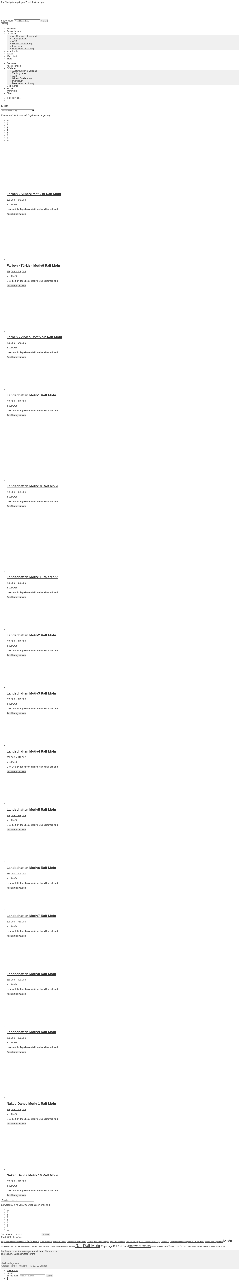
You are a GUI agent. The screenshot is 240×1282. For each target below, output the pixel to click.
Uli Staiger (192, 1246)
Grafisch (90, 1242)
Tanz (166, 1246)
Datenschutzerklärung (23, 48)
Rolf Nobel (123, 1246)
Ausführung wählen (16, 214)
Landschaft (165, 1242)
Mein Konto (12, 51)
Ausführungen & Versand (24, 36)
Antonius (22, 1242)
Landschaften (175, 1242)
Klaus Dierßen (144, 1242)
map (221, 1242)
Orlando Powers (55, 1246)
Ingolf (106, 1242)
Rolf (115, 1246)
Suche (44, 21)
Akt (2, 1242)
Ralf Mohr (91, 1245)
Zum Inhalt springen (35, 2)
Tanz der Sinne (177, 1246)
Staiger (153, 1246)
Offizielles (11, 33)
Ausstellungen (14, 31)
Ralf (78, 1245)
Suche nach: (7, 21)
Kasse (10, 53)
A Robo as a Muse (46, 1242)
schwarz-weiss (140, 1246)
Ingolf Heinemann (117, 1242)
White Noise (220, 1246)
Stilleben (160, 1246)
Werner (199, 1246)
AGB (14, 41)
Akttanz (7, 1242)
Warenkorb (12, 56)
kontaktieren (38, 1251)
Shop (9, 58)
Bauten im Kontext (59, 1242)
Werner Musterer (209, 1246)
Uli (188, 1246)
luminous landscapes (212, 1242)
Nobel (35, 1246)
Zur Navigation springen (13, 2)
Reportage (107, 1246)
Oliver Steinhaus (43, 1246)
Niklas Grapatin (25, 1246)
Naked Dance (13, 1246)
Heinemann (98, 1242)
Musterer (4, 1246)
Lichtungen (185, 1242)
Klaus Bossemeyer (132, 1242)
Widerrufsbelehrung (22, 43)
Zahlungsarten (19, 38)
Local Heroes (197, 1241)
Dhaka (83, 1242)
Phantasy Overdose (68, 1246)
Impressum (17, 46)
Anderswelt (14, 1242)
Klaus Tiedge (155, 1242)
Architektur (32, 1241)
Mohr (227, 1241)
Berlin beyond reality (74, 1242)
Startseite (11, 28)
